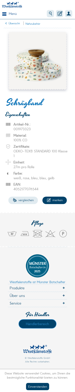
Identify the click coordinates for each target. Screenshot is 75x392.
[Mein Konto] (68, 13)
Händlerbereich (37, 323)
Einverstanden (37, 386)
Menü (13, 13)
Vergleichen (25, 200)
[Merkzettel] (59, 13)
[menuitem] (8, 13)
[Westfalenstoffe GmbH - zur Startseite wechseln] (12, 5)
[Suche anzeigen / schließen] (50, 13)
